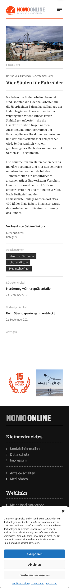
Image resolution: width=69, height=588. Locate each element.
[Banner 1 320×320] (19, 352)
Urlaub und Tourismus (21, 256)
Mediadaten (19, 479)
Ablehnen (34, 564)
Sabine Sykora (35, 226)
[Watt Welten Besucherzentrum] (49, 382)
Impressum (51, 583)
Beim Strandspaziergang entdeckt (30, 313)
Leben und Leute (18, 262)
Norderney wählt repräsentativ (28, 289)
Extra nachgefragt (18, 268)
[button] (63, 511)
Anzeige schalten (22, 473)
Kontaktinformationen (26, 448)
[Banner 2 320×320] (49, 352)
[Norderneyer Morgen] (25, 10)
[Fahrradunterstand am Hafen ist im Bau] (34, 43)
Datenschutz (37, 583)
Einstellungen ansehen (35, 575)
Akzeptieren (35, 554)
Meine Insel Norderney (27, 505)
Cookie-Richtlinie (21, 583)
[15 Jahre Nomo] (19, 382)
